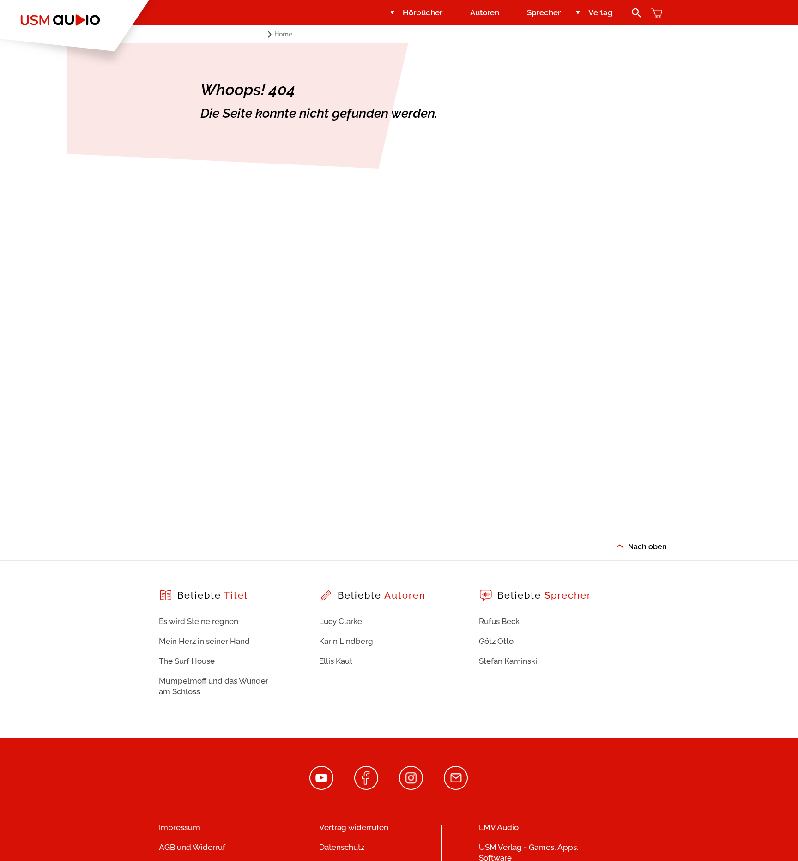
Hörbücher (422, 12)
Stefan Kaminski (508, 661)
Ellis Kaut (335, 661)
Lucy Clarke (340, 621)
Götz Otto (496, 641)
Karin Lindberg (346, 641)
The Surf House (187, 661)
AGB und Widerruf (192, 847)
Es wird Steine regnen (198, 621)
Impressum (179, 827)
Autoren (484, 12)
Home (283, 34)
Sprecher (544, 12)
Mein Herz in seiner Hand (204, 641)
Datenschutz (341, 847)
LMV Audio (499, 827)
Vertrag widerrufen (353, 827)
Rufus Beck (499, 621)
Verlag (600, 12)
